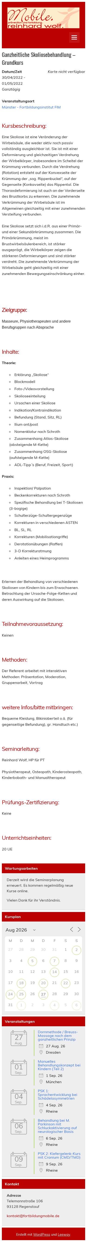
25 (21, 994)
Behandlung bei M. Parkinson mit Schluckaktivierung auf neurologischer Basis (57, 1126)
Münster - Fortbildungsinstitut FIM (31, 107)
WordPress (41, 1234)
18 (21, 983)
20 (43, 983)
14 (54, 971)
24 (10, 994)
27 (43, 994)
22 (65, 983)
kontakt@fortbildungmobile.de (33, 1215)
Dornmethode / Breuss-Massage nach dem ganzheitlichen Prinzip (58, 1036)
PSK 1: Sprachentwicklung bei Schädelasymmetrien (57, 1094)
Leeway (64, 1234)
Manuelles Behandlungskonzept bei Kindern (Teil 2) (59, 1065)
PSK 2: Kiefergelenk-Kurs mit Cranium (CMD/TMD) (59, 1155)
